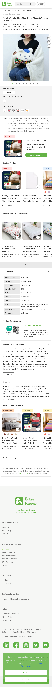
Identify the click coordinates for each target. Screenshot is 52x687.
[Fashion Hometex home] (7, 4)
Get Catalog (6, 530)
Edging (8, 296)
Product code (10, 277)
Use (6, 304)
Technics (8, 300)
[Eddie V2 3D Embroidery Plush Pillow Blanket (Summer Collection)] (13, 110)
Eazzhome (6, 580)
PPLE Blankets (7, 583)
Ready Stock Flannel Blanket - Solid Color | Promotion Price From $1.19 (30, 440)
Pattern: (8, 106)
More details (8, 374)
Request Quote (23, 473)
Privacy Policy (7, 617)
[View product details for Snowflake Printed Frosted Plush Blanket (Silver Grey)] (31, 231)
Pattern (8, 293)
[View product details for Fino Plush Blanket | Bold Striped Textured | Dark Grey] (11, 422)
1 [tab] (12, 83)
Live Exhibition (7, 565)
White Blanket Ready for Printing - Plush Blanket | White (31, 198)
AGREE (26, 672)
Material (8, 281)
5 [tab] (26, 83)
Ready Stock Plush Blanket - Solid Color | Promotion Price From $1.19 (36, 146)
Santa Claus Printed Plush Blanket (8, 248)
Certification (10, 309)
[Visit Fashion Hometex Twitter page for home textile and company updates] (36, 644)
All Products (6, 549)
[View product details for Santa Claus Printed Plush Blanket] (11, 231)
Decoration (9, 313)
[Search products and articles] (30, 4)
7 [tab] (34, 83)
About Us (5, 527)
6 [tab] (30, 83)
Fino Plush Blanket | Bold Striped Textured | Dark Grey (11, 440)
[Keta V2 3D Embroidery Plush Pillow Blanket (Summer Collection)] (27, 110)
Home (4, 10)
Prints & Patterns (9, 552)
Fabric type (9, 285)
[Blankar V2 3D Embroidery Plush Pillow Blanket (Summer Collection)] (22, 110)
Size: (8, 88)
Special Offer (9, 136)
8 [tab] (37, 83)
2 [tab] (16, 83)
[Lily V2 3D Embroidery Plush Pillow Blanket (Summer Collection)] (8, 110)
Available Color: (12, 96)
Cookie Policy (7, 620)
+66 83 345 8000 (10, 636)
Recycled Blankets (9, 555)
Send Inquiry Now (36, 155)
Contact (5, 533)
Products (10, 10)
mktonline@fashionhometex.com (15, 599)
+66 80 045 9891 (25, 636)
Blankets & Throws (19, 10)
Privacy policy (26, 666)
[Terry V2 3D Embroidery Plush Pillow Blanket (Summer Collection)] (18, 110)
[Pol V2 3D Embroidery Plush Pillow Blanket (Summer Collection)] (4, 110)
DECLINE (26, 679)
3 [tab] (19, 83)
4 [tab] (23, 83)
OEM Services (7, 562)
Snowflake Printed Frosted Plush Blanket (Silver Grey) (31, 248)
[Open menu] (47, 3)
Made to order (7, 410)
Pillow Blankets (31, 10)
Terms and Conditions (11, 614)
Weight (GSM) (10, 289)
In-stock (27, 410)
